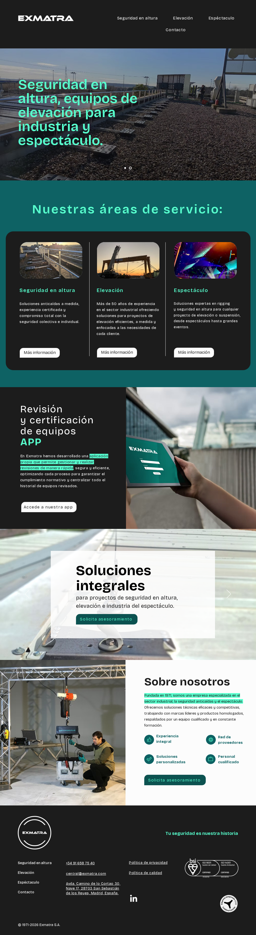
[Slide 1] (125, 168)
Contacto (26, 892)
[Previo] (27, 594)
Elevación (26, 873)
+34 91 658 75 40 (80, 863)
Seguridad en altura (35, 863)
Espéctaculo (28, 882)
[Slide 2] (130, 168)
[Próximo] (228, 594)
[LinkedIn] (133, 899)
